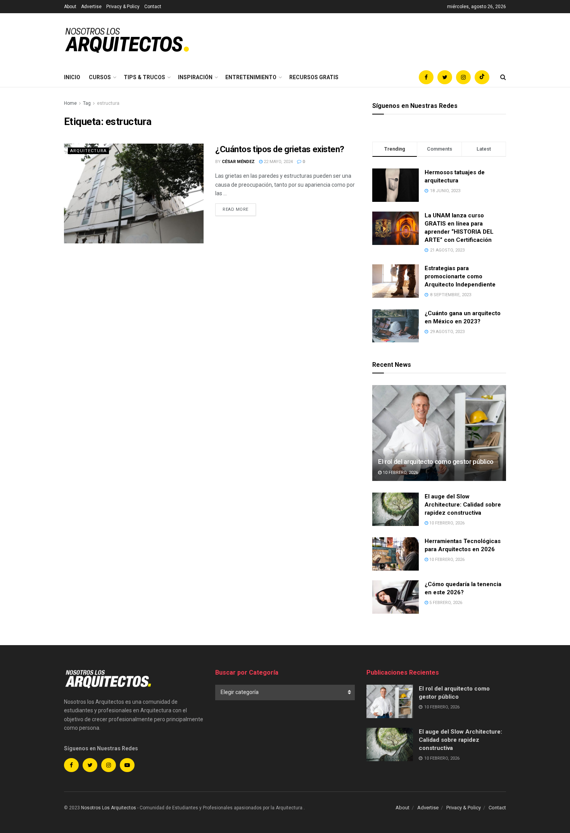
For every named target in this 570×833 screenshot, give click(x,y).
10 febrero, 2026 (400, 472)
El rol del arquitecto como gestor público (436, 461)
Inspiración (195, 77)
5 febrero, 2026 (445, 602)
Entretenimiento (250, 77)
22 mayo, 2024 (278, 161)
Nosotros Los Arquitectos (108, 807)
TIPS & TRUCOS (144, 77)
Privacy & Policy (123, 6)
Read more (236, 209)
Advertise (91, 6)
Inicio (72, 77)
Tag (87, 103)
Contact (152, 6)
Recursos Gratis (314, 77)
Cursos (100, 77)
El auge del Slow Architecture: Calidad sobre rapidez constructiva (463, 504)
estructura (108, 103)
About (70, 6)
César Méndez (238, 161)
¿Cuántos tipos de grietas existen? (279, 149)
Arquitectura (88, 150)
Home (70, 103)
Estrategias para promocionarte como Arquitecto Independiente (460, 276)
